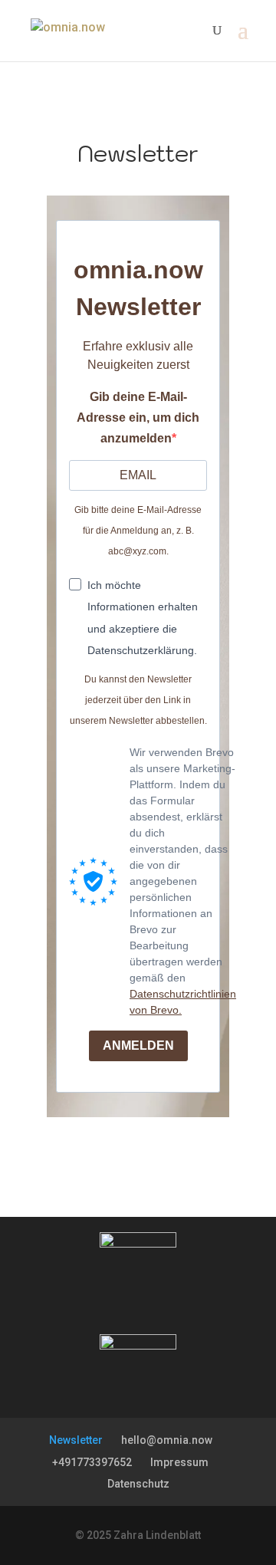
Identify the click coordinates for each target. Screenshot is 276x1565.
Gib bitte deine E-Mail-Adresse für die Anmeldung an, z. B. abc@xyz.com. (138, 531)
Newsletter (76, 1440)
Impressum (179, 1462)
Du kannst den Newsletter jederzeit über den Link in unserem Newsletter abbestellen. (138, 700)
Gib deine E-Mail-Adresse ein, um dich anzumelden (138, 417)
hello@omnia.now (166, 1440)
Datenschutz (138, 1484)
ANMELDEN (138, 1045)
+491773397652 (92, 1462)
